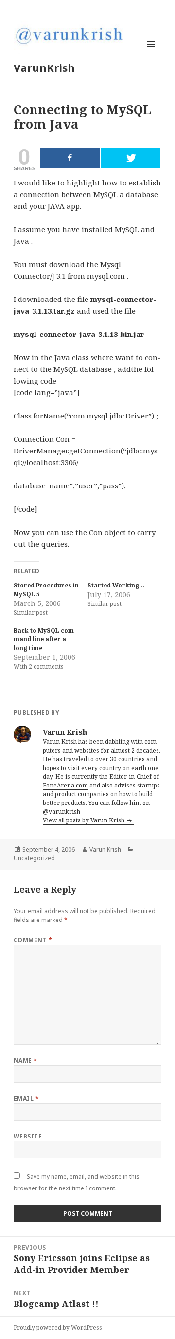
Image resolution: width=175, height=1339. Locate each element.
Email (26, 1098)
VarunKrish (44, 67)
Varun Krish (105, 849)
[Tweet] (130, 158)
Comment (33, 940)
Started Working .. (116, 585)
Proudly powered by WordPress (58, 1327)
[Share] (70, 158)
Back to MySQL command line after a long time (45, 639)
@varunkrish (61, 811)
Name (25, 1060)
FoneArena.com (65, 785)
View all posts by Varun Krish (84, 820)
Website (28, 1136)
